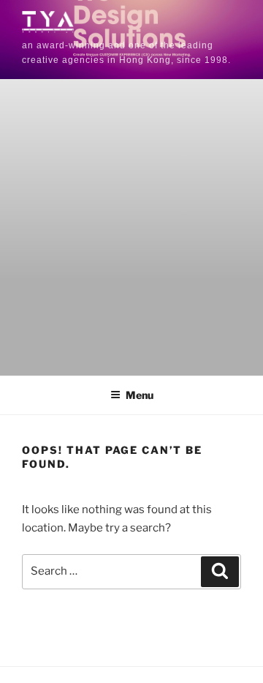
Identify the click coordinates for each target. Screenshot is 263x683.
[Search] (220, 571)
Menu (139, 395)
